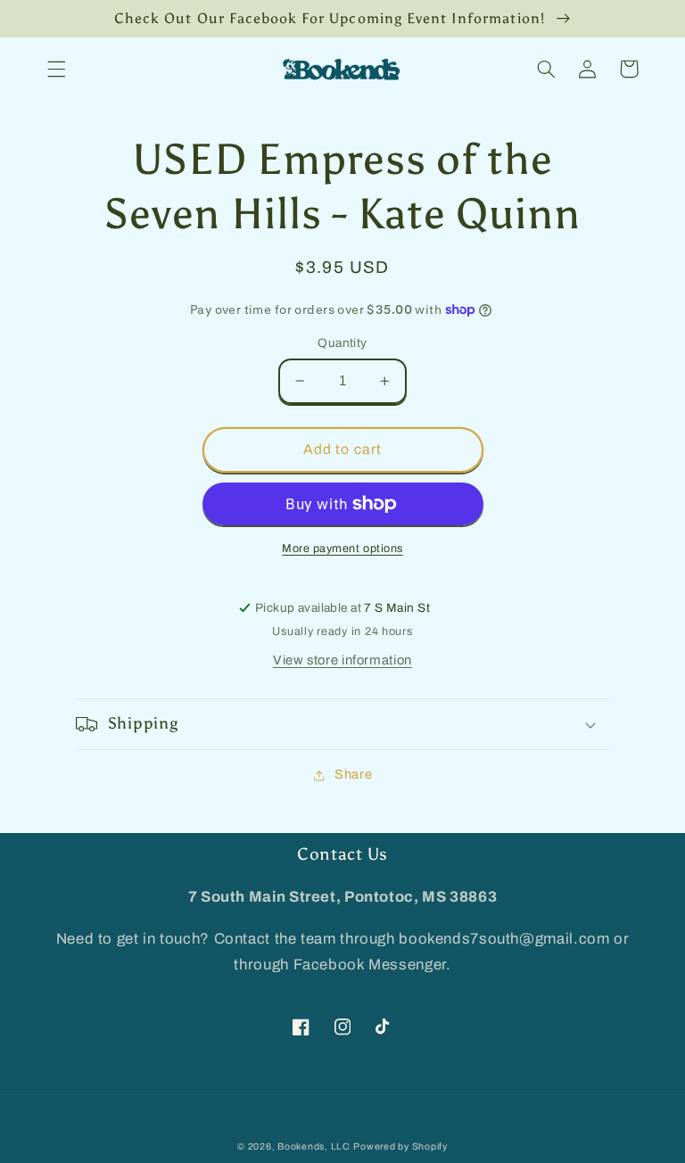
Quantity (342, 343)
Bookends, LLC (314, 1146)
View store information (342, 660)
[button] (56, 68)
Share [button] (353, 774)
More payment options (342, 548)
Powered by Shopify (400, 1146)
